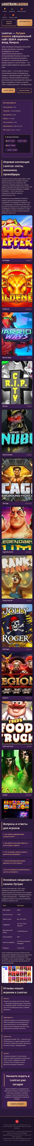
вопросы (4, 16)
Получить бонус (24, 90)
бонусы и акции (13, 16)
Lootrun (15, 4)
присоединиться (24, 21)
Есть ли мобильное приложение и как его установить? (16, 871)
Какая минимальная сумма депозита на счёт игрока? (14, 862)
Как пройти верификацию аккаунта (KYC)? (13, 835)
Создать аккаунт (17, 1104)
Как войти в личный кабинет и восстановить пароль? (15, 844)
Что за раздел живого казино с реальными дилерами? (15, 853)
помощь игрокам (21, 10)
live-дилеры (12, 10)
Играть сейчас (8, 90)
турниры (4, 10)
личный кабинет (9, 22)
